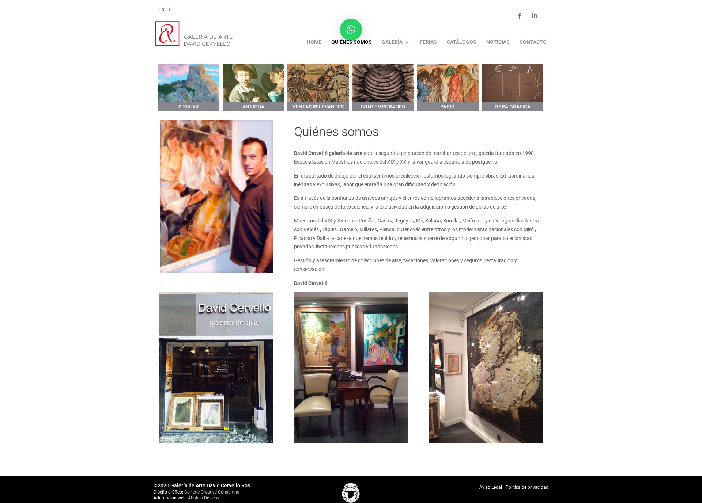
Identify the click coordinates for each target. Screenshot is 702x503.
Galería (392, 42)
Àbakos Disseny (203, 497)
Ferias (428, 42)
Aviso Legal (491, 487)
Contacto (533, 42)
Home (314, 42)
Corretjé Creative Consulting (211, 492)
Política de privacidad (527, 487)
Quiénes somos (351, 42)
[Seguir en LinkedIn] (534, 16)
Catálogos (461, 42)
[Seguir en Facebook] (520, 16)
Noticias (498, 42)
